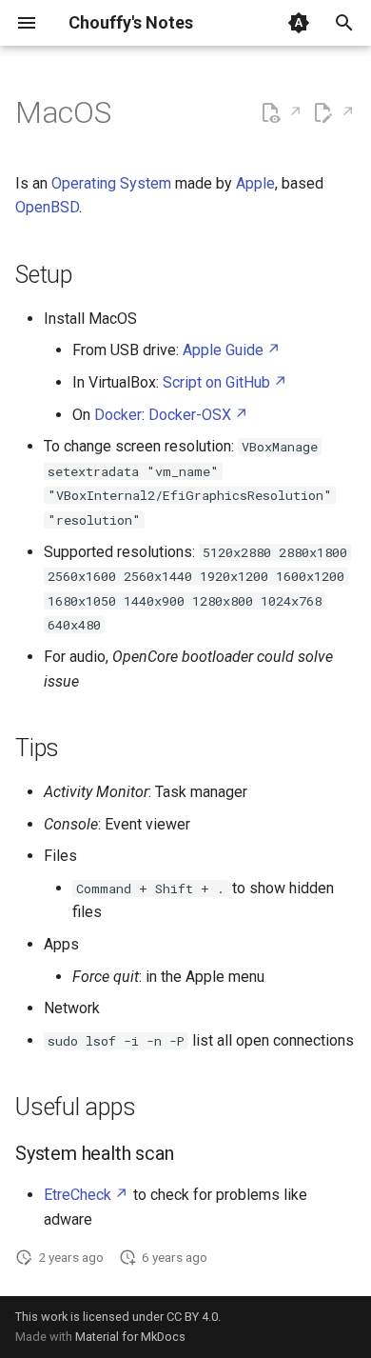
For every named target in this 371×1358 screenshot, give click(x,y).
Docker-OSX (189, 415)
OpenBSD (47, 207)
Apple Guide (223, 350)
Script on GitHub (216, 382)
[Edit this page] (333, 113)
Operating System (111, 183)
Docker (118, 415)
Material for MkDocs (130, 1336)
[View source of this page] (281, 113)
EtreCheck (77, 1195)
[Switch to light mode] (299, 23)
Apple (255, 183)
